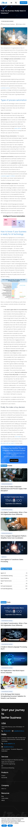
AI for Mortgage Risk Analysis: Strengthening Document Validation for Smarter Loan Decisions (13, 696)
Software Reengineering (6, 588)
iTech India (18, 436)
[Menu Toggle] (11, 2)
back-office (18, 128)
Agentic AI (3, 573)
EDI (1, 583)
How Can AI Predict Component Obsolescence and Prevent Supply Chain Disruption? (14, 489)
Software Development (6, 586)
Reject (10, 825)
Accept (4, 825)
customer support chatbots (8, 176)
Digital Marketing (5, 578)
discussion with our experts (8, 443)
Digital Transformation (6, 581)
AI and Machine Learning (7, 21)
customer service (5, 88)
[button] (16, 2)
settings (16, 823)
